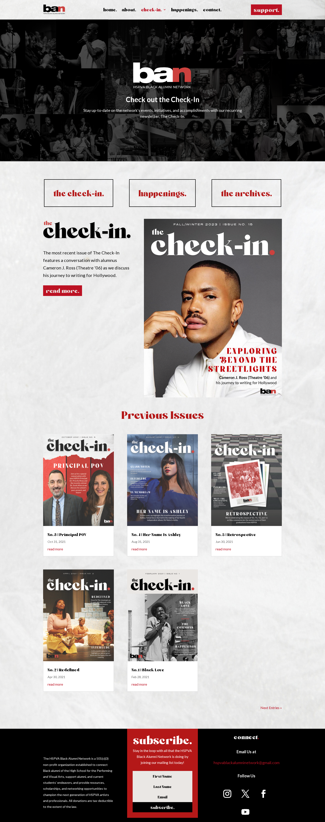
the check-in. (78, 193)
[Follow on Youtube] (245, 812)
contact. (212, 10)
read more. (62, 290)
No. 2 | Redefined (63, 669)
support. (266, 9)
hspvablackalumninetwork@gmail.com (246, 762)
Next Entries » (271, 708)
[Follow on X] (245, 794)
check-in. (151, 10)
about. (129, 10)
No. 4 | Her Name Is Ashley (156, 534)
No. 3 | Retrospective (236, 534)
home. (110, 10)
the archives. (246, 193)
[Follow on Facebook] (263, 794)
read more (55, 549)
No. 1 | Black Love (148, 669)
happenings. (184, 10)
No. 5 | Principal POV (67, 534)
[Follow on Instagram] (227, 794)
